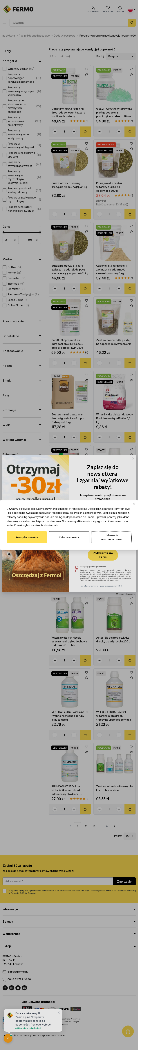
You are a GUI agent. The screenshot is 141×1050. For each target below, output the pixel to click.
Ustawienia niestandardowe (111, 537)
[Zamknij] (134, 504)
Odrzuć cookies (69, 537)
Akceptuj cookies (27, 537)
